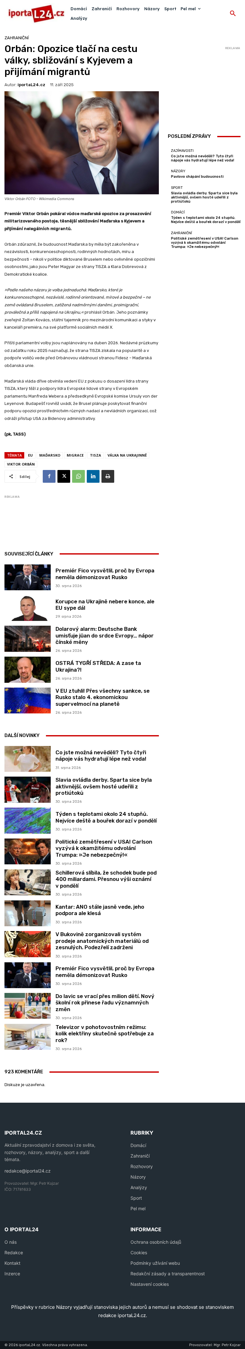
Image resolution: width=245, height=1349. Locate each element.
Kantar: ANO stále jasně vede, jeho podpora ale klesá (100, 910)
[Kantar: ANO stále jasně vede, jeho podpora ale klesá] (27, 913)
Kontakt (12, 1263)
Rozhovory (141, 1166)
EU (30, 455)
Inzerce (12, 1273)
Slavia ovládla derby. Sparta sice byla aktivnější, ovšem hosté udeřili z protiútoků (104, 786)
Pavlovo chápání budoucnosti (197, 177)
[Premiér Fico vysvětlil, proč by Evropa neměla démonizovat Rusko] (27, 577)
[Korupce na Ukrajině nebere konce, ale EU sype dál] (27, 608)
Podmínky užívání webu (155, 1263)
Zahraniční (16, 38)
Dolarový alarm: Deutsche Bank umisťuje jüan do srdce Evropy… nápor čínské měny (105, 635)
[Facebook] (49, 476)
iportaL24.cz (31, 85)
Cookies (138, 1252)
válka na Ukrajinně (127, 455)
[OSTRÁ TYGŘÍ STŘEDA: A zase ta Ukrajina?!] (27, 669)
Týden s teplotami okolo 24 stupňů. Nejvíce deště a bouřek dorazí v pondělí (106, 817)
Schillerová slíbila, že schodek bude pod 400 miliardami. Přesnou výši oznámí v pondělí (106, 879)
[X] (63, 476)
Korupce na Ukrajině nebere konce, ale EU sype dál (105, 604)
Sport (177, 188)
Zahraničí (140, 1156)
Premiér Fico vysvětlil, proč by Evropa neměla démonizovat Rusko (105, 573)
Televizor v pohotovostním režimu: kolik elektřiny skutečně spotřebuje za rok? (105, 1033)
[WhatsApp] (78, 476)
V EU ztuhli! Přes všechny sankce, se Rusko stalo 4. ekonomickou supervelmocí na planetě (103, 697)
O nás (10, 1242)
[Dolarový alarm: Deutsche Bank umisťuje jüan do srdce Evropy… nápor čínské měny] (27, 639)
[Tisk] (107, 476)
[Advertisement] (120, 515)
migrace (75, 455)
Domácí (178, 212)
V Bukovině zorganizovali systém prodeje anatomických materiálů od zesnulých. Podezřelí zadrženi (102, 940)
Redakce (13, 1252)
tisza (95, 455)
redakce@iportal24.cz (27, 1171)
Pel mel (137, 1208)
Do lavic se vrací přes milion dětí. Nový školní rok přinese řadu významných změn (105, 1002)
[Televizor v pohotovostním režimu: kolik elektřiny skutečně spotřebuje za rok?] (27, 1037)
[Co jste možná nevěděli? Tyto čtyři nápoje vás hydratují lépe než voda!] (27, 759)
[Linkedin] (93, 476)
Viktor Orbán (21, 464)
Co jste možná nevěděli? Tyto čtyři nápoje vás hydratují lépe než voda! (101, 755)
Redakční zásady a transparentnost (167, 1273)
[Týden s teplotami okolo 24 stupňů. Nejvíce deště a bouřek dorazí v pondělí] (27, 820)
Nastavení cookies (149, 1284)
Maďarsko (49, 455)
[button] (233, 13)
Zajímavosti (182, 151)
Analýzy (138, 1187)
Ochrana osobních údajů (155, 1242)
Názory (178, 171)
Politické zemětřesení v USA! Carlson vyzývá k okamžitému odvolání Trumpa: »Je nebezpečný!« (104, 848)
